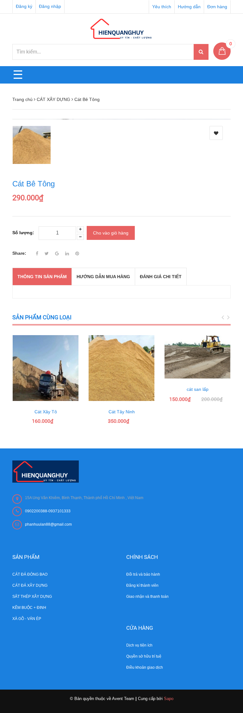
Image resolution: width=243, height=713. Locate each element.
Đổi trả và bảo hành (143, 574)
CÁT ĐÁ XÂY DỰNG (29, 585)
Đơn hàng (217, 6)
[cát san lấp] (197, 356)
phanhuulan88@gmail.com (48, 524)
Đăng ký (24, 6)
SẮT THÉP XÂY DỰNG (32, 596)
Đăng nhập (50, 6)
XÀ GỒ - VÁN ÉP (26, 618)
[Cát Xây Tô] (45, 368)
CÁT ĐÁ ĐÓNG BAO (29, 574)
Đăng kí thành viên (142, 585)
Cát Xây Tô (45, 411)
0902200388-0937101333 (48, 511)
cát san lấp (198, 389)
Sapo (168, 698)
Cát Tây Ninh (122, 411)
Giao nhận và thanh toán (147, 596)
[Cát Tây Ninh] (121, 368)
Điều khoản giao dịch (144, 667)
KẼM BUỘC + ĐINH (29, 607)
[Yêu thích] (216, 133)
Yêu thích (161, 6)
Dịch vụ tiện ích (139, 645)
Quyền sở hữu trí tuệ (143, 656)
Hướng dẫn (189, 6)
